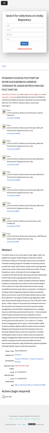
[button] (3, 396)
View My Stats (40, 424)
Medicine (18, 355)
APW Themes (22, 424)
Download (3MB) (13, 242)
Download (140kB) (13, 195)
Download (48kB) (13, 211)
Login (4, 66)
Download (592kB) (13, 118)
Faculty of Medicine (22, 359)
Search (24, 44)
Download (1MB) (13, 164)
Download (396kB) (13, 180)
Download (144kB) (13, 133)
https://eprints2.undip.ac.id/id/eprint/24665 (30, 385)
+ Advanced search (24, 49)
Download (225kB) (13, 149)
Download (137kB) (13, 226)
